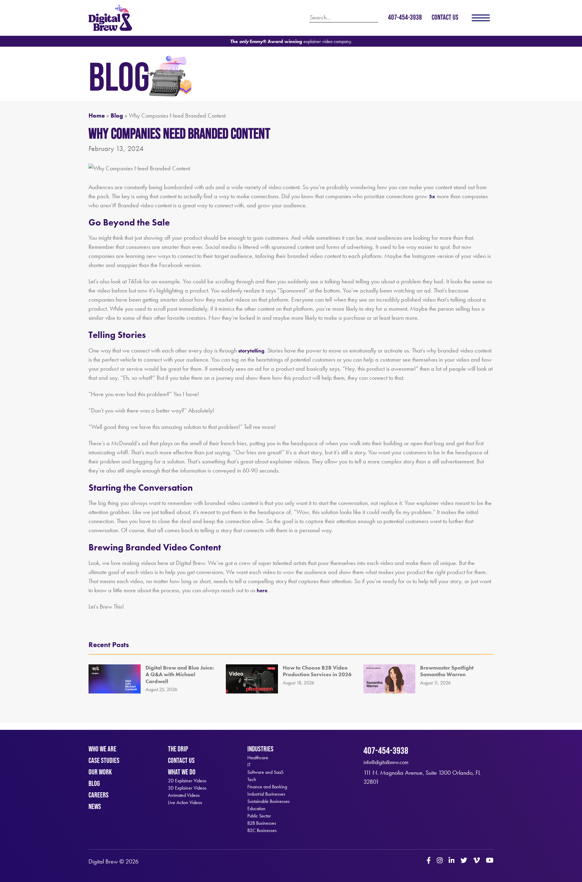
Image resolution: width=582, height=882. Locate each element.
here (262, 590)
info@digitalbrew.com (385, 762)
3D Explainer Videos (187, 788)
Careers (99, 795)
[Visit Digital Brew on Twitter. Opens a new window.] (463, 861)
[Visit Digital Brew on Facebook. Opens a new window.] (428, 861)
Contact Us (445, 17)
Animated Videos (184, 795)
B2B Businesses (261, 823)
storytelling (251, 350)
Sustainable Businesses (268, 801)
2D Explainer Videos (187, 781)
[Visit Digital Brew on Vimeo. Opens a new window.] (476, 861)
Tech (251, 780)
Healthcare (257, 758)
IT (249, 765)
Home (97, 115)
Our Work (100, 772)
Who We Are (102, 749)
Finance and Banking (267, 787)
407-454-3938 (405, 17)
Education (256, 809)
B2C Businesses (262, 830)
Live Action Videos (185, 803)
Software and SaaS (265, 772)
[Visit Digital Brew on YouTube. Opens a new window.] (489, 861)
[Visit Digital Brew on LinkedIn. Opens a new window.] (451, 861)
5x (432, 196)
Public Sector (259, 816)
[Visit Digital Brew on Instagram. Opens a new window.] (440, 861)
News (95, 806)
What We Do (182, 772)
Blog (117, 115)
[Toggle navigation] (480, 18)
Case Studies (104, 760)
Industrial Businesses (266, 794)
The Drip (178, 749)
